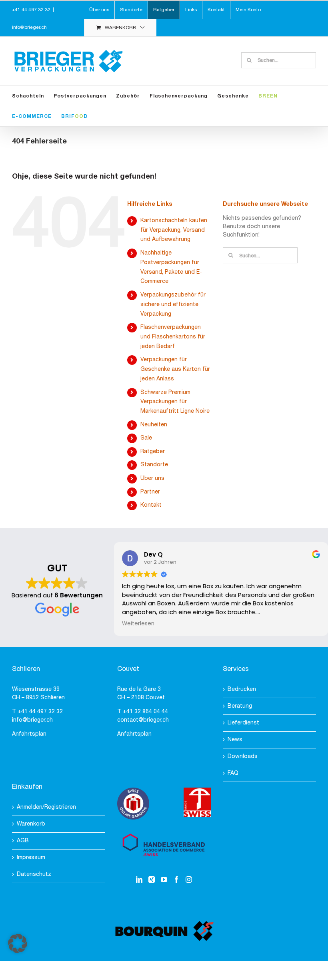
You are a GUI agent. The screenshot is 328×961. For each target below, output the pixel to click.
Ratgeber (152, 451)
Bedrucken (242, 689)
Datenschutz (34, 874)
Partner (150, 492)
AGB (23, 841)
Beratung (240, 706)
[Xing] (151, 879)
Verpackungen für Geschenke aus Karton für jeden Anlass (175, 369)
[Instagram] (189, 879)
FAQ (233, 773)
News (235, 739)
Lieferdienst (243, 723)
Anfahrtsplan (29, 734)
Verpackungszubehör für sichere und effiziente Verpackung (173, 304)
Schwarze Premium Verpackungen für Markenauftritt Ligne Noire (175, 402)
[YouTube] (164, 879)
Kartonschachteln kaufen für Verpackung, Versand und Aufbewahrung (173, 230)
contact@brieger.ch (143, 720)
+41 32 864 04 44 (145, 711)
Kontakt (151, 505)
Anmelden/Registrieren (46, 807)
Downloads (243, 756)
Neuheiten (153, 425)
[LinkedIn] (139, 879)
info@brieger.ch (29, 27)
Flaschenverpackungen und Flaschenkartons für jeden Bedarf (172, 337)
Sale (146, 438)
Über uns (152, 478)
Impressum (31, 857)
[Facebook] (176, 879)
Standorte (154, 465)
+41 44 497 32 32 (40, 711)
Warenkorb (31, 824)
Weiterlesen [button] (138, 623)
